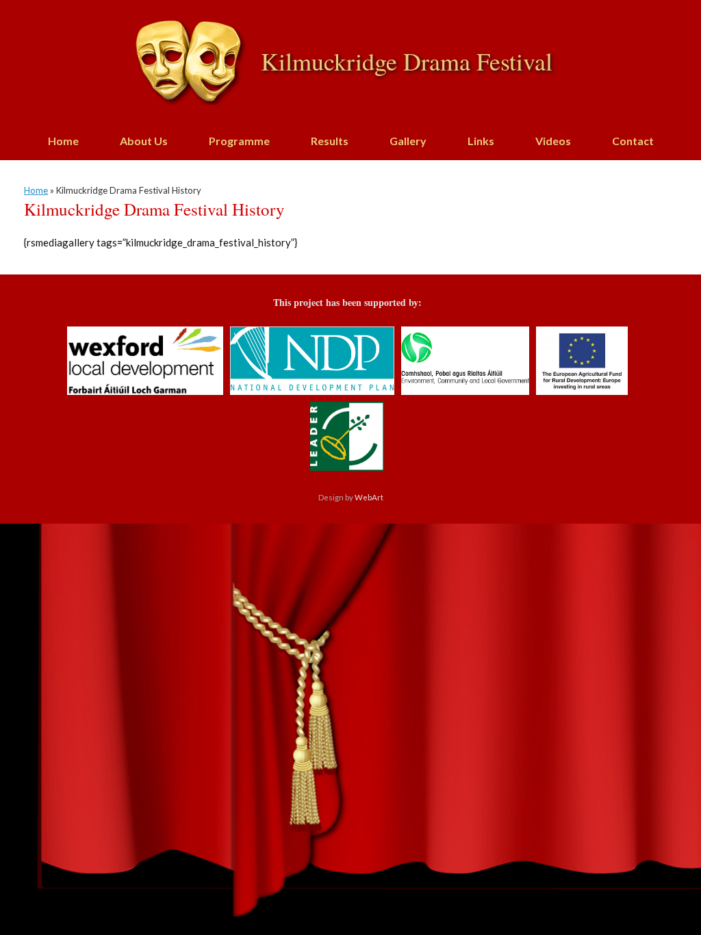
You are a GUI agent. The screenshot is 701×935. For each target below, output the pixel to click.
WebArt (369, 497)
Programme (239, 140)
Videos (553, 140)
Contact (633, 140)
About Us (144, 140)
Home (63, 140)
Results (329, 140)
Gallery (408, 140)
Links (481, 140)
